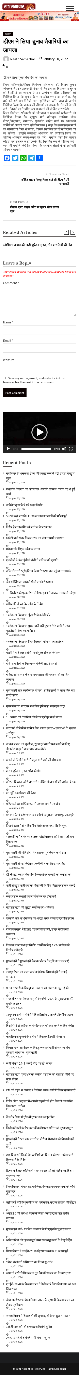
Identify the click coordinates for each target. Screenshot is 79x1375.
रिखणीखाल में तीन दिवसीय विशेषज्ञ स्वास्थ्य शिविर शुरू (36, 826)
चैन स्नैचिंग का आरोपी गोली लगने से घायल (29, 582)
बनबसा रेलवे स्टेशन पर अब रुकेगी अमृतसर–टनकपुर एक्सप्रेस (40, 815)
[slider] (36, 449)
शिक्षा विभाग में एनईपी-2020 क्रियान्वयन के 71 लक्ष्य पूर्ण (37, 1251)
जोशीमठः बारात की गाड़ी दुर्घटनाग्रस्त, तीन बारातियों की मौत (37, 245)
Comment (11, 283)
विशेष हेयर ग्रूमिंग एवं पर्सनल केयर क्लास (29, 527)
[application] (39, 432)
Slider (8, 34)
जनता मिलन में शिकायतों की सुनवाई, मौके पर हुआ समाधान (38, 1316)
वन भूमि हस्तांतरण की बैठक (21, 793)
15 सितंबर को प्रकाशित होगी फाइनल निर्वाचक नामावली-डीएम (41, 593)
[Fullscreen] (71, 449)
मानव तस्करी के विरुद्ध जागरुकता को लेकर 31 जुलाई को (37, 988)
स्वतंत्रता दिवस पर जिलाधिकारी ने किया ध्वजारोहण (35, 642)
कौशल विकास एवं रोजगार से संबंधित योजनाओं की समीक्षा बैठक (41, 782)
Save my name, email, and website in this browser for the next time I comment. (34, 380)
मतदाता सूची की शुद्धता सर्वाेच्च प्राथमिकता (30, 907)
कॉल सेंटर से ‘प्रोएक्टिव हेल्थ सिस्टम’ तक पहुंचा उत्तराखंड (38, 571)
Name (8, 322)
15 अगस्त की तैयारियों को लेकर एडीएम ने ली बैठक (34, 717)
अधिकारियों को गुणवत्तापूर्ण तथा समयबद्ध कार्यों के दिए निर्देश (39, 1240)
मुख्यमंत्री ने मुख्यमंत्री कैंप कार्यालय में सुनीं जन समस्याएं (37, 961)
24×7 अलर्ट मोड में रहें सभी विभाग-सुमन (28, 1338)
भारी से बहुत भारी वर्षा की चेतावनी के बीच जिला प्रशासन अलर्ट (40, 885)
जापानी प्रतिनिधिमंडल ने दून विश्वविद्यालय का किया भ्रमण (38, 1273)
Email (8, 340)
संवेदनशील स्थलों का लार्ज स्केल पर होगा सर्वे (31, 896)
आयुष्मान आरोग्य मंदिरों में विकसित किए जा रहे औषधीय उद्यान (39, 1015)
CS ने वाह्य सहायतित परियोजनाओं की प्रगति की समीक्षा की (38, 874)
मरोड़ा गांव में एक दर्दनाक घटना (23, 549)
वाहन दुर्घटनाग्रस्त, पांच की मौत (24, 771)
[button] (39, 432)
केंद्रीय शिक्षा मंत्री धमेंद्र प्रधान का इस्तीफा (30, 1117)
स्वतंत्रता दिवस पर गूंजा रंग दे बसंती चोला (29, 615)
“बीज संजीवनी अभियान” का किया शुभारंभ (29, 1262)
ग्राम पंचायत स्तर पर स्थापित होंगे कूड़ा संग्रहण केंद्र (35, 706)
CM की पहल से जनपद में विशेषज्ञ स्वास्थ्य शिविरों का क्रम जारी (41, 1090)
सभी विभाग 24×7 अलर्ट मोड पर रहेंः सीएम (29, 1063)
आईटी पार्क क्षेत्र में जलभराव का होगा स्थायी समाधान (35, 538)
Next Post (17, 201)
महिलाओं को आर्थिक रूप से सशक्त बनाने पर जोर (33, 804)
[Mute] (64, 449)
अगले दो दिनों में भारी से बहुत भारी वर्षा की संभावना (33, 760)
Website (8, 360)
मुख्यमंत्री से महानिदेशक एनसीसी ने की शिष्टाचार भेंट (35, 863)
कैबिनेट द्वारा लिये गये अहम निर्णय (24, 505)
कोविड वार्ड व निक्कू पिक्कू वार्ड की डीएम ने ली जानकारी (45, 182)
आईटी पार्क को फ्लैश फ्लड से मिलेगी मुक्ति (29, 1327)
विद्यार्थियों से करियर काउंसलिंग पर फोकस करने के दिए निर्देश (40, 1026)
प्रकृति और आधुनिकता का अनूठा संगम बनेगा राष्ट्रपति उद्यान (40, 918)
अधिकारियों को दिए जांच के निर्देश (24, 604)
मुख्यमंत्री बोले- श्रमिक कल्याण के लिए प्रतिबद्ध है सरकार (38, 1229)
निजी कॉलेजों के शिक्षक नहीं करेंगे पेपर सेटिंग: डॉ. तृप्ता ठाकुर (39, 1128)
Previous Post (59, 174)
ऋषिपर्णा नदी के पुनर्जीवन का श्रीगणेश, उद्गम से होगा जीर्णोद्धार (41, 1202)
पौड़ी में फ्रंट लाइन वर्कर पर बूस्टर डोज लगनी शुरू (34, 209)
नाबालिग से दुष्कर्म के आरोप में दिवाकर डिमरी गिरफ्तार (35, 1037)
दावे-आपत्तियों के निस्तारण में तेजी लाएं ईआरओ (31, 663)
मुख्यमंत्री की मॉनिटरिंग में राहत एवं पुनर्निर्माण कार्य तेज (36, 852)
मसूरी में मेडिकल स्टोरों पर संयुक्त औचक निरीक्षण (33, 653)
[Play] (8, 449)
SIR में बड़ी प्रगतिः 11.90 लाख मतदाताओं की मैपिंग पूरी (36, 516)
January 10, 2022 (55, 58)
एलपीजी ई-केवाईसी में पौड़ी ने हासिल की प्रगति (32, 560)
